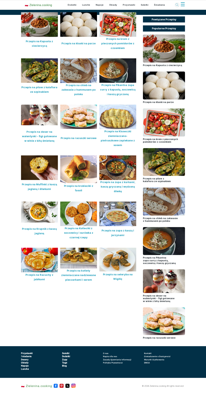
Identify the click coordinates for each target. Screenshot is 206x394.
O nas (105, 353)
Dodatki (72, 5)
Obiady (113, 5)
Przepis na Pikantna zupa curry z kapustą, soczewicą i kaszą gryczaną (118, 90)
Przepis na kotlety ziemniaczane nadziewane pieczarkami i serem (78, 275)
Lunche (86, 5)
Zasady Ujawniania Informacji (117, 360)
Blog (64, 365)
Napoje (100, 5)
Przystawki (129, 5)
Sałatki (145, 5)
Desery (24, 359)
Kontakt (148, 353)
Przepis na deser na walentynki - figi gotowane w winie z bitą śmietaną (39, 136)
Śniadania (159, 5)
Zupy (64, 359)
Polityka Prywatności (113, 363)
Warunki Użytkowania (154, 360)
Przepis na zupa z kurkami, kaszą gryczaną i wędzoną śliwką (117, 187)
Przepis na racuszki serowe (79, 138)
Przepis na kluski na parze (79, 43)
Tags (64, 362)
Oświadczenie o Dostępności (157, 356)
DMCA (147, 363)
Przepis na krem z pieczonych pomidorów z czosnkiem (117, 43)
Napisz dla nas (110, 356)
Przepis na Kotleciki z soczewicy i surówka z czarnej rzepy (78, 233)
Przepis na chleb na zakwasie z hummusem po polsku (79, 90)
